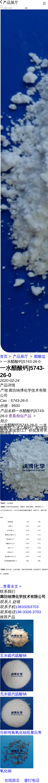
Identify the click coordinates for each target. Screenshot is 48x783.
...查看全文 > (10, 586)
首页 (4, 356)
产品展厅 (20, 356)
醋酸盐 (40, 356)
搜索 (26, 8)
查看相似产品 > (22, 416)
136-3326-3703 (28, 612)
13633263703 (27, 607)
